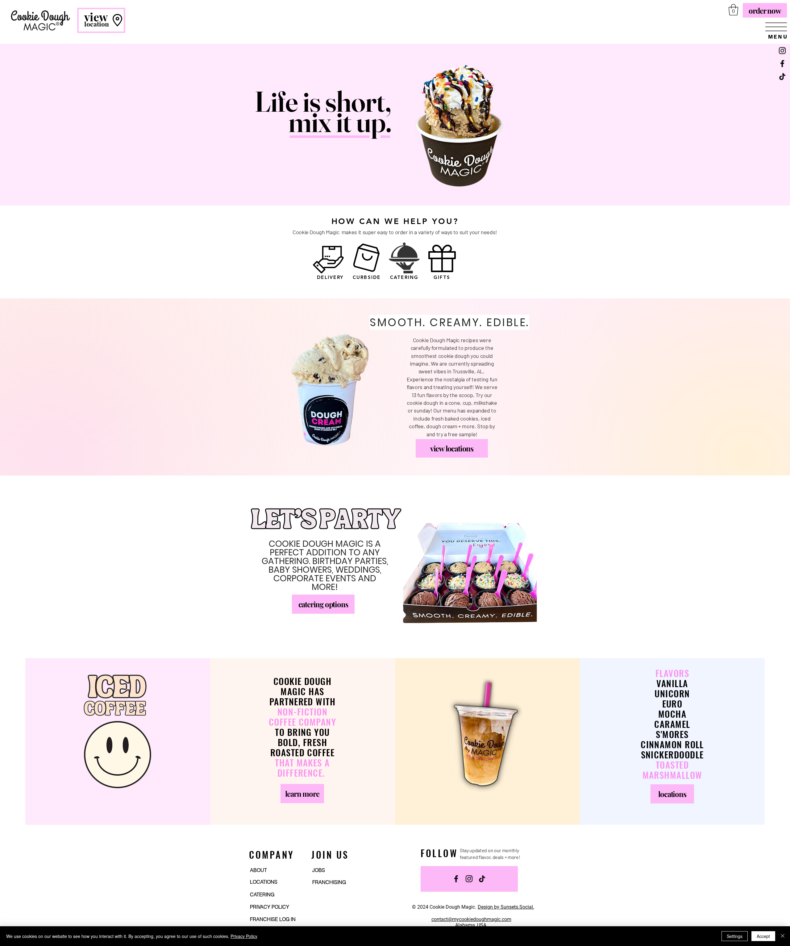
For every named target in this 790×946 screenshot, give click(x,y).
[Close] (782, 936)
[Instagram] (782, 50)
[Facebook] (782, 63)
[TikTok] (782, 76)
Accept (763, 936)
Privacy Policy (244, 936)
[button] (776, 27)
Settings (734, 936)
